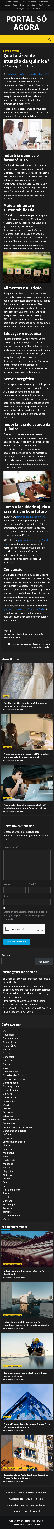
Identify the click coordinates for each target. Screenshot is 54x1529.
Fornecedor (9, 1123)
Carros (34, 5)
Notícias (8, 1)
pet (5, 1185)
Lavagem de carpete (14, 1141)
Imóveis (7, 1134)
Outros (7, 1182)
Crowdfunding (11, 1089)
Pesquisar (7, 955)
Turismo (7, 1211)
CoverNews (19, 1524)
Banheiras (8, 1049)
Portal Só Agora (26, 23)
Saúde (16, 5)
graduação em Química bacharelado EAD (27, 74)
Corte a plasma (11, 1086)
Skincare (7, 1200)
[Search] (49, 39)
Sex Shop (7, 1196)
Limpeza (7, 1149)
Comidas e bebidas (28, 1)
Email (32, 884)
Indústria (8, 1137)
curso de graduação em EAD (31, 516)
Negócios (8, 1171)
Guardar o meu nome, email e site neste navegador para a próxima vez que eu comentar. (25, 915)
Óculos (8, 5)
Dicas (6, 51)
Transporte (9, 1208)
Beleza (6, 1053)
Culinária (7, 1093)
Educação (20, 8)
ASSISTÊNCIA (10, 1045)
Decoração (9, 1101)
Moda (15, 1)
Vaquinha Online (11, 1215)
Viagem (7, 1219)
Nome (7, 884)
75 (4, 1030)
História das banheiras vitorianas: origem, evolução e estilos (29, 643)
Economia (8, 1112)
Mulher (7, 1167)
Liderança (8, 1145)
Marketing (8, 1152)
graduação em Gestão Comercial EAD (23, 609)
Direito (7, 1108)
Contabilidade (10, 1082)
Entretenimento (33, 8)
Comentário (10, 846)
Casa (5, 1067)
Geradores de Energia (14, 1130)
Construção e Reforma (15, 1078)
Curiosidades (43, 1)
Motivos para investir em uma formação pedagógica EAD (23, 634)
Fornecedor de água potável (18, 1126)
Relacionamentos (12, 1189)
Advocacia (8, 1034)
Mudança (8, 1163)
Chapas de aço (10, 1071)
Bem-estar (24, 5)
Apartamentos (10, 1038)
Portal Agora (26, 66)
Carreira (7, 1060)
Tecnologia (9, 1204)
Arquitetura (9, 1041)
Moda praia (9, 1160)
